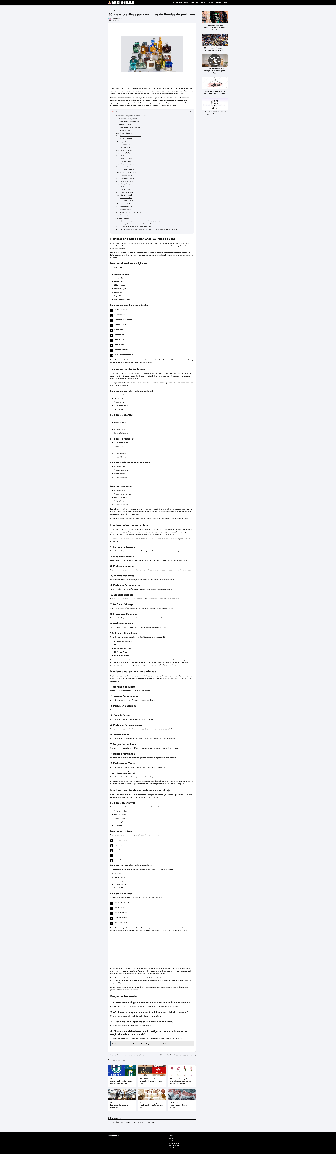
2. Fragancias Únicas (126, 147)
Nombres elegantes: (125, 130)
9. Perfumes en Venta (126, 198)
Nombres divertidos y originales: (128, 119)
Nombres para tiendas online (125, 142)
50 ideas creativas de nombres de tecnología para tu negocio (176, 1055)
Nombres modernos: (126, 139)
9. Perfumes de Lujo (125, 167)
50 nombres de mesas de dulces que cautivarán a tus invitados (127, 1055)
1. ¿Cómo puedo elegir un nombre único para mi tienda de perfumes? (140, 221)
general (225, 3)
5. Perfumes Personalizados (128, 187)
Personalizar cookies (174, 1143)
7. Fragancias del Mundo (126, 192)
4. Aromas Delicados (126, 153)
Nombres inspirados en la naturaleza (130, 212)
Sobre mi (171, 1150)
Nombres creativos (125, 209)
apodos (202, 3)
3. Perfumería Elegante (126, 181)
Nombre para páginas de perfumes (127, 173)
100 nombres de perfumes (124, 125)
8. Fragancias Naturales (127, 164)
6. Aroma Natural (125, 190)
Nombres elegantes (125, 215)
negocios (179, 3)
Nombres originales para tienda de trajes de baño (131, 116)
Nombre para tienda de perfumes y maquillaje (130, 204)
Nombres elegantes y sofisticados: (130, 121)
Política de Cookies (174, 1145)
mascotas (210, 3)
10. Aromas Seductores (127, 170)
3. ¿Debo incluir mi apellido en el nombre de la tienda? (136, 227)
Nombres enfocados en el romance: (130, 136)
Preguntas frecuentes (123, 218)
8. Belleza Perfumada (126, 195)
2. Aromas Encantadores (127, 178)
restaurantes (194, 3)
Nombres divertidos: (126, 133)
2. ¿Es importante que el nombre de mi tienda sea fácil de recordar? (140, 224)
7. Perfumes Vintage (125, 161)
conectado (128, 1122)
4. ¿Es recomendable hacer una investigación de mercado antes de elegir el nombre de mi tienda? (149, 229)
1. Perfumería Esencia (126, 145)
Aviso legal (171, 1138)
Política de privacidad (174, 1148)
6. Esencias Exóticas (126, 158)
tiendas (186, 3)
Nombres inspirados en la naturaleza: (130, 128)
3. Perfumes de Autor (126, 150)
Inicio (172, 3)
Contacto (171, 1141)
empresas (218, 3)
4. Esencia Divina (125, 184)
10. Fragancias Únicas (126, 201)
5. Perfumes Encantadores (127, 156)
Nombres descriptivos (126, 207)
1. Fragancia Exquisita (126, 176)
